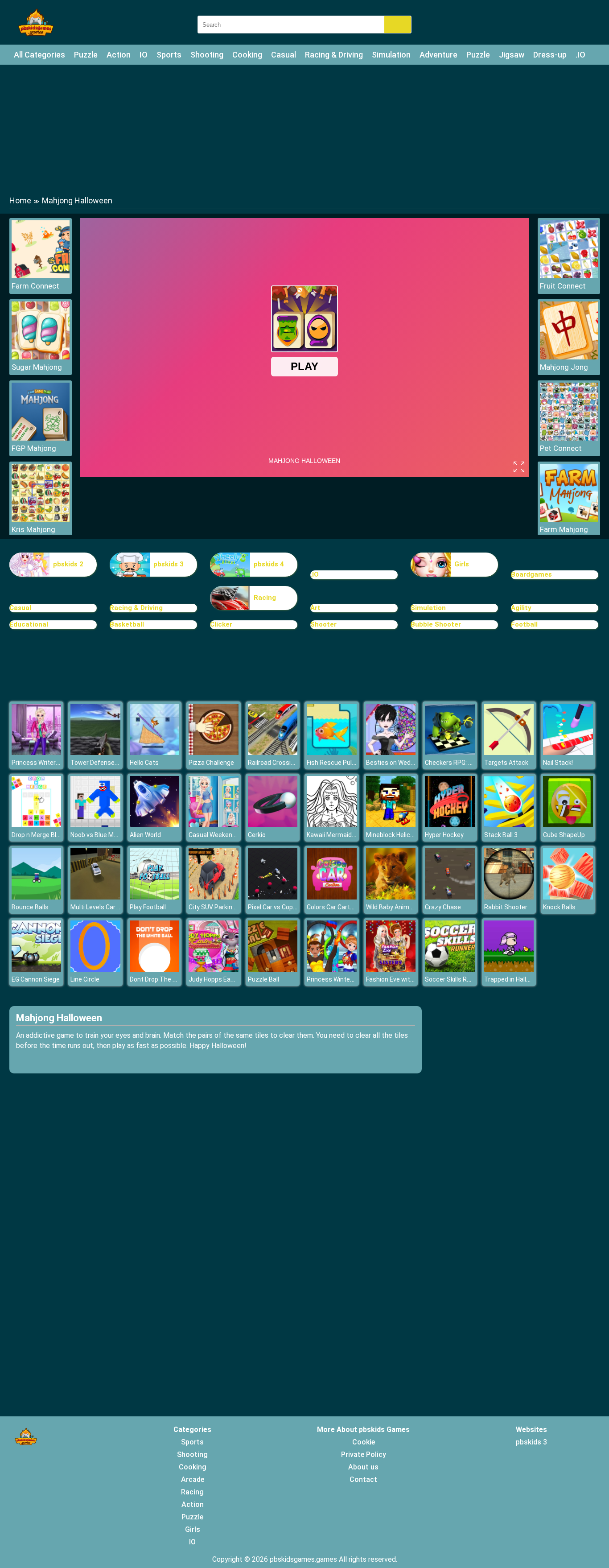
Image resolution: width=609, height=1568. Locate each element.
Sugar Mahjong (37, 367)
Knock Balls (559, 907)
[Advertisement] (304, 129)
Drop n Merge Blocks (41, 834)
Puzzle (86, 54)
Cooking (247, 54)
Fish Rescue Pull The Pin (341, 762)
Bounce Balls (30, 907)
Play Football (148, 907)
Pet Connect (561, 448)
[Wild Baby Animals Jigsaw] (391, 897)
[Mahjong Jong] (569, 357)
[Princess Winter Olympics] (332, 969)
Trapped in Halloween (514, 979)
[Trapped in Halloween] (509, 969)
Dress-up (550, 54)
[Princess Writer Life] (37, 752)
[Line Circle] (95, 969)
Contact (363, 1479)
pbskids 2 (68, 564)
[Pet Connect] (569, 438)
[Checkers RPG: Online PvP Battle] (450, 752)
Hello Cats (144, 762)
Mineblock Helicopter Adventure (411, 834)
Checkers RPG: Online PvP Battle (471, 762)
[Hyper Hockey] (450, 825)
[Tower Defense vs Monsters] (95, 752)
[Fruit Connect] (569, 276)
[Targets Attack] (509, 752)
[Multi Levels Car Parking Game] (95, 897)
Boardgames (531, 574)
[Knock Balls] (568, 897)
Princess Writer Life (40, 762)
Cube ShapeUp (564, 834)
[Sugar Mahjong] (41, 357)
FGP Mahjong (34, 448)
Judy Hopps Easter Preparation (233, 979)
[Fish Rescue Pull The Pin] (332, 752)
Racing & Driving (334, 54)
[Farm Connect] (41, 276)
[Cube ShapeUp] (568, 825)
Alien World (145, 834)
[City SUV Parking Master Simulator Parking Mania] (214, 897)
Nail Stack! (558, 762)
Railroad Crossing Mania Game (291, 762)
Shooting (206, 54)
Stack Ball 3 (501, 834)
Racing (265, 598)
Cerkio (257, 834)
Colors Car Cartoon (334, 907)
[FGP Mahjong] (41, 438)
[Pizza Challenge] (214, 752)
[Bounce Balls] (37, 897)
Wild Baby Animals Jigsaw (403, 907)
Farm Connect (35, 285)
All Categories (39, 54)
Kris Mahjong (33, 529)
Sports (168, 54)
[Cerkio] (273, 825)
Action (119, 54)
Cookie (363, 1442)
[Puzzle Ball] (273, 969)
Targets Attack (506, 762)
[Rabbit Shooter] (509, 897)
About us (363, 1467)
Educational (28, 624)
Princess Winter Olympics (343, 979)
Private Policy (363, 1454)
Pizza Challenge (211, 762)
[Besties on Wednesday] (391, 752)
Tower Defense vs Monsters (111, 762)
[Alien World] (155, 825)
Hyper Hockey (444, 834)
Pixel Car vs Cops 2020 (280, 907)
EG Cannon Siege (36, 979)
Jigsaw (511, 54)
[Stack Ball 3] (509, 825)
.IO (580, 54)
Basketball (127, 624)
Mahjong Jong (564, 367)
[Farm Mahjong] (569, 519)
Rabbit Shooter (505, 907)
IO (144, 54)
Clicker (221, 624)
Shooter (323, 624)
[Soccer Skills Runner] (450, 969)
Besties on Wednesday (399, 762)
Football (524, 624)
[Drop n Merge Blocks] (37, 825)
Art (315, 608)
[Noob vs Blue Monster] (95, 825)
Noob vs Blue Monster (101, 834)
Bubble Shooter (436, 624)
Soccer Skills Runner (454, 979)
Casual (283, 54)
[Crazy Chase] (450, 897)
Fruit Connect (563, 285)
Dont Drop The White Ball (165, 979)
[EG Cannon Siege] (37, 969)
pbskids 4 (269, 564)
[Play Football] (155, 897)
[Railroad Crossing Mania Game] (273, 752)
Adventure (438, 54)
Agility (521, 608)
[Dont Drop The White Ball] (155, 969)
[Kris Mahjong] (41, 519)
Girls (461, 564)
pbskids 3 (168, 564)
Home (20, 200)
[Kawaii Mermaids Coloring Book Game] (332, 825)
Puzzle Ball (263, 979)
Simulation (391, 54)
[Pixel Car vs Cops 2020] (273, 897)
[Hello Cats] (155, 752)
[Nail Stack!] (568, 752)
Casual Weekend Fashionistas (231, 834)
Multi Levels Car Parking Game (113, 907)
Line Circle (84, 979)
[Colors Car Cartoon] (332, 897)
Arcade (192, 1479)
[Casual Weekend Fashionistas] (214, 825)
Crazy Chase (443, 907)
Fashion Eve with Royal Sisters (409, 979)
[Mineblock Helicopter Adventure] (391, 825)
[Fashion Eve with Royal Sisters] (391, 969)
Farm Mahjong (564, 529)
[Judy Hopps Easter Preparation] (214, 969)
